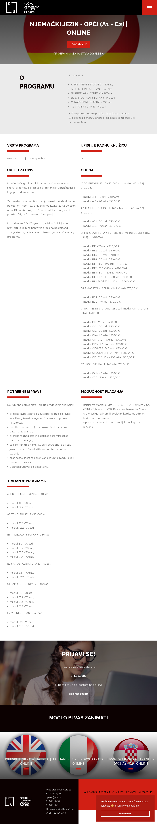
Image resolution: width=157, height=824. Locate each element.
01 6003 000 (53, 801)
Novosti (131, 792)
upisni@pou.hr (53, 797)
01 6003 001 (52, 805)
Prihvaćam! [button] (125, 813)
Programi (104, 792)
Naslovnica (90, 792)
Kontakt (143, 792)
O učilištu (118, 792)
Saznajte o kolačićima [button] (127, 805)
